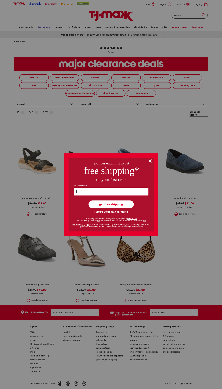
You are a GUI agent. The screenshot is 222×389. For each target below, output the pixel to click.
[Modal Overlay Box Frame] (111, 194)
